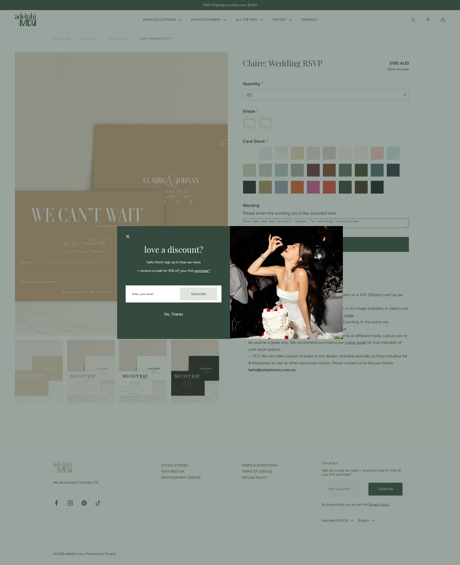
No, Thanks (173, 314)
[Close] (127, 236)
